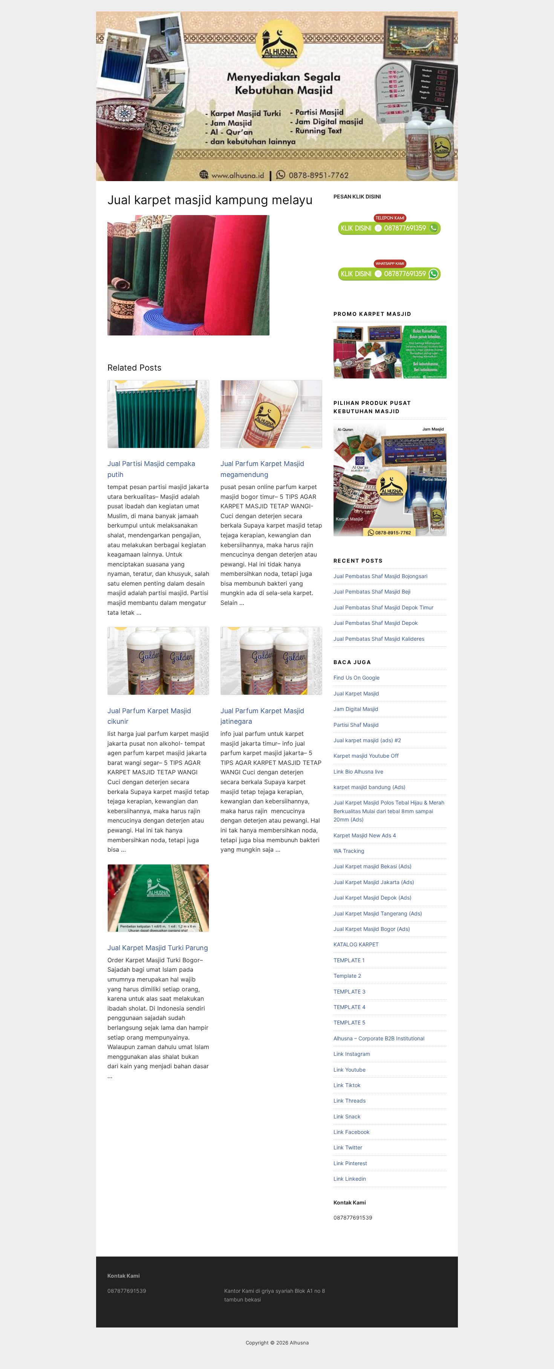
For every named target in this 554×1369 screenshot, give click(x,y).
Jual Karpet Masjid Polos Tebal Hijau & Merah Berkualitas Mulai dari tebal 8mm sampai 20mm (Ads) (389, 811)
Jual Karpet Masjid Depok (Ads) (373, 897)
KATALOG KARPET (356, 944)
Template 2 (347, 975)
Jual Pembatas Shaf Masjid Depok (376, 623)
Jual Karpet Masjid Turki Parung (157, 948)
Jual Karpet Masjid (356, 693)
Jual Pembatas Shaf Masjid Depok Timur (383, 607)
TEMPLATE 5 (350, 1022)
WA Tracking (349, 851)
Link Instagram (352, 1054)
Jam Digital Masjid (356, 709)
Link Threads (350, 1100)
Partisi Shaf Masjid (356, 724)
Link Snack (347, 1116)
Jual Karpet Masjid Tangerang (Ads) (378, 913)
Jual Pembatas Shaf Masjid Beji (372, 591)
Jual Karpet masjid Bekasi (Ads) (373, 866)
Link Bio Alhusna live (358, 771)
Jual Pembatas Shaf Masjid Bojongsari (380, 576)
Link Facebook (352, 1132)
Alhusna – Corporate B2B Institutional (379, 1038)
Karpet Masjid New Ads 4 (365, 835)
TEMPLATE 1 (349, 960)
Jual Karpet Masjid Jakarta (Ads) (374, 882)
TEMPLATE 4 (350, 1007)
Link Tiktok (347, 1085)
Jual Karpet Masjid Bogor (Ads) (372, 929)
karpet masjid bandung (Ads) (370, 787)
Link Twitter (348, 1147)
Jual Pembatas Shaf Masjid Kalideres (379, 638)
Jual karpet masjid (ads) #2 (367, 740)
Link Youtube (350, 1069)
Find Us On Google (357, 677)
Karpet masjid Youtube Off (366, 755)
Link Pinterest (350, 1163)
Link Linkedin (350, 1178)
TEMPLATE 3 (350, 991)
